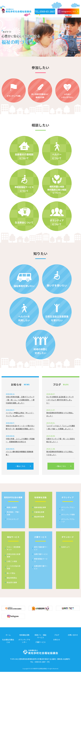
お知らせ (56, 639)
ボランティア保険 (68, 514)
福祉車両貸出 (12, 577)
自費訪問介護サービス (41, 567)
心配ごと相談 (12, 561)
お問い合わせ (73, 635)
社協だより (65, 547)
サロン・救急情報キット (13, 548)
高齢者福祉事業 (40, 507)
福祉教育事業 (39, 516)
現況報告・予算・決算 (13, 513)
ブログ (56, 635)
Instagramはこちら (68, 11)
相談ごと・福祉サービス (40, 636)
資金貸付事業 (12, 582)
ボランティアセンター (68, 508)
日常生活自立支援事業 (13, 555)
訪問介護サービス (41, 554)
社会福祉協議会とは (8, 640)
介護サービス (40, 642)
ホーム (8, 635)
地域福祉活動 (24, 635)
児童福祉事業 (39, 512)
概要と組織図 (12, 507)
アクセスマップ (12, 519)
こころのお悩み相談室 (13, 567)
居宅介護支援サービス (41, 548)
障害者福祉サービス (41, 560)
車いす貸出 (11, 573)
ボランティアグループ (68, 520)
